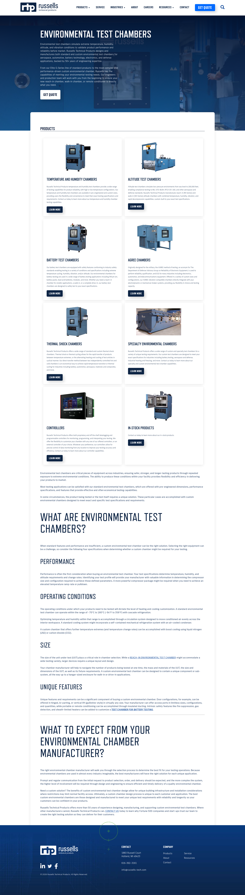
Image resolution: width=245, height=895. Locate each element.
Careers (148, 7)
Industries (117, 7)
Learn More (54, 209)
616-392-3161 (129, 863)
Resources (166, 7)
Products (83, 7)
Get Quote (205, 7)
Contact (184, 7)
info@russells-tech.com (134, 869)
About (134, 7)
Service (100, 7)
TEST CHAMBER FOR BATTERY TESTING (132, 709)
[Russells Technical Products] (39, 10)
